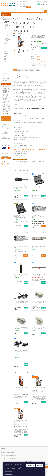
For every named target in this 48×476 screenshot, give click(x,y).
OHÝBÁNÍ (5, 76)
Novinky (3, 448)
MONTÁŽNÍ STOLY (6, 106)
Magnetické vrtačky (6, 22)
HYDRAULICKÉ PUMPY (6, 99)
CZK (44, 7)
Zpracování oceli (9, 11)
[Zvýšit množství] (40, 47)
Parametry (20, 70)
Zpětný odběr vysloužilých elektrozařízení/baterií (6, 137)
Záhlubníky (6, 53)
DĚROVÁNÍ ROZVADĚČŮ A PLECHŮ (6, 91)
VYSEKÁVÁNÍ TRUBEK (5, 74)
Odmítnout (30, 465)
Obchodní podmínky (6, 128)
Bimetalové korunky (6, 50)
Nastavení (8, 473)
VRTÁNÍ (4, 19)
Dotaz (35, 65)
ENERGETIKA (20, 11)
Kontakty (35, 11)
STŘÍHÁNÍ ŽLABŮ (6, 104)
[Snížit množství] (40, 48)
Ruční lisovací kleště (6, 109)
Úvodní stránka (2, 11)
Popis (15, 70)
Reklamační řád (5, 132)
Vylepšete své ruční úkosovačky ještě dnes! (10, 458)
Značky (3, 119)
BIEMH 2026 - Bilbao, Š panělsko (7, 452)
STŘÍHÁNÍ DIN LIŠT (6, 102)
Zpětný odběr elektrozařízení (5, 134)
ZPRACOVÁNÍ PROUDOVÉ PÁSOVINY (5, 95)
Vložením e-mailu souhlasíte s (5, 163)
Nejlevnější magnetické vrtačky (7, 25)
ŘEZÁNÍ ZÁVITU (6, 66)
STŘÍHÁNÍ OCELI (6, 78)
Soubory (31, 70)
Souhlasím (39, 465)
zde (10, 470)
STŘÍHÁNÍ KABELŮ (6, 88)
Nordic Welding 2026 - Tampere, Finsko (9, 455)
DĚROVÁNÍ (5, 68)
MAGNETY (5, 71)
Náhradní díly (6, 80)
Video (26, 70)
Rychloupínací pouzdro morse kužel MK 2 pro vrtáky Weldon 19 (30, 149)
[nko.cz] (8, 4)
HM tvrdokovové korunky (6, 47)
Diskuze (37, 70)
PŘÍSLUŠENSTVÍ (6, 111)
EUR (46, 7)
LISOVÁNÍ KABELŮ (6, 86)
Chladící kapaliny (5, 56)
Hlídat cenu (45, 66)
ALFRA (38, 56)
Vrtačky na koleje (6, 59)
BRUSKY (4, 69)
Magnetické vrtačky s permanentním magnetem (8, 39)
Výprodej (28, 11)
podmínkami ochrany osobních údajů (5, 163)
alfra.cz (39, 59)
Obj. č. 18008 (26, 163)
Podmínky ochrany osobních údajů (5, 130)
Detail (43, 225)
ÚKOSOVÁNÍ (5, 17)
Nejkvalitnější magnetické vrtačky (7, 29)
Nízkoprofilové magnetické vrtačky (8, 34)
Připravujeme (6, 113)
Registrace (45, 1)
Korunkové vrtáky (6, 43)
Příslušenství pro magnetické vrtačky (7, 62)
